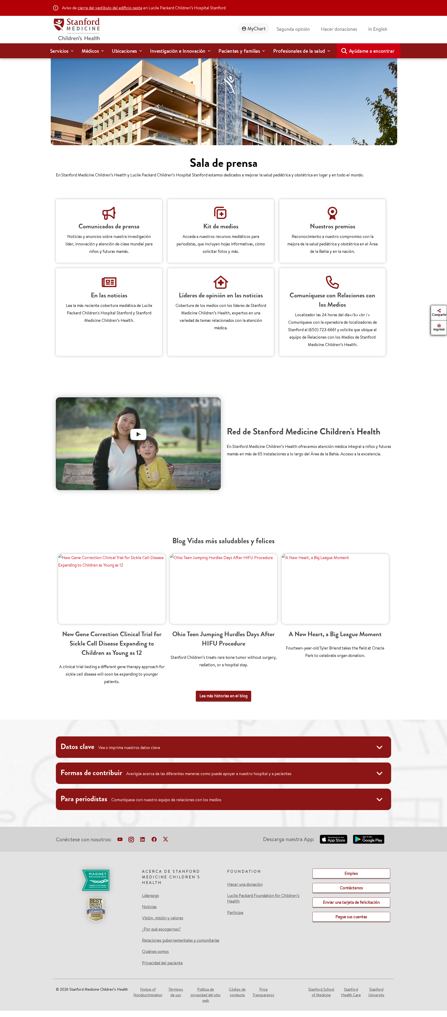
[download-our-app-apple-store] (334, 839)
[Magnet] (96, 880)
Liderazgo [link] (150, 895)
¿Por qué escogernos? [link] (161, 929)
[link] (379, 29)
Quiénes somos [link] (155, 951)
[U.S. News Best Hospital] (96, 910)
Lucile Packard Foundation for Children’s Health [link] (263, 898)
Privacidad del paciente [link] (162, 963)
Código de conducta (237, 992)
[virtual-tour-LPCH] (120, 840)
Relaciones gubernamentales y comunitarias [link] (180, 940)
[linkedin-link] (142, 840)
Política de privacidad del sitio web (205, 995)
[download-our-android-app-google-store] (368, 839)
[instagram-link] (131, 840)
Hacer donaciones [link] (339, 29)
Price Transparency (263, 992)
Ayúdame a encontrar (372, 51)
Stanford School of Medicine (321, 992)
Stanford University (376, 992)
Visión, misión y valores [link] (162, 918)
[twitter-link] (165, 840)
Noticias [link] (149, 907)
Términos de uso (175, 992)
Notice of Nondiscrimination (147, 992)
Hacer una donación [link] (245, 884)
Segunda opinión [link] (293, 29)
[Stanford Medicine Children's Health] (76, 28)
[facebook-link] (154, 840)
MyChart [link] (256, 28)
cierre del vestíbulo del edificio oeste (110, 8)
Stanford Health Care (351, 992)
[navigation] (223, 50)
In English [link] (377, 29)
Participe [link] (235, 912)
